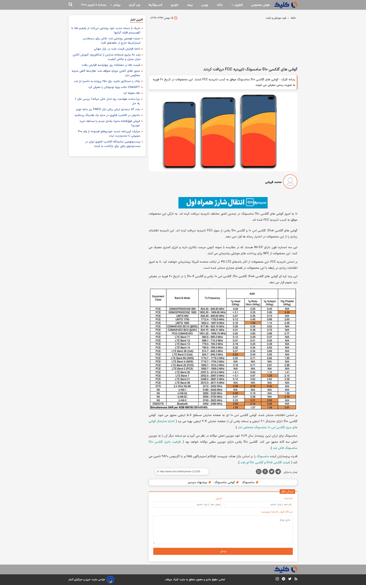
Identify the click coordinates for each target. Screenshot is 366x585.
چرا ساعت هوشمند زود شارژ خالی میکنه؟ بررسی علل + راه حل (107, 101)
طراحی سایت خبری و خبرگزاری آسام (87, 580)
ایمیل (219, 498)
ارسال (223, 551)
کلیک (175, 580)
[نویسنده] (290, 182)
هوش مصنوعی (260, 5)
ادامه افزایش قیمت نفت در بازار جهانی (117, 49)
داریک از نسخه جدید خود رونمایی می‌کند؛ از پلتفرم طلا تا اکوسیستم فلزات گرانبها (105, 30)
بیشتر (116, 5)
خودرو (175, 5)
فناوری (238, 5)
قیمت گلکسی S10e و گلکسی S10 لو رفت (265, 462)
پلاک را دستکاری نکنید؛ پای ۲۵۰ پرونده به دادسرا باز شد (107, 81)
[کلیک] (285, 5)
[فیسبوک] (265, 472)
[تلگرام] (278, 472)
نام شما (288, 498)
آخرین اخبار (136, 20)
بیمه (190, 5)
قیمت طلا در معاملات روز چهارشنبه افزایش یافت (111, 65)
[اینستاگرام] (277, 579)
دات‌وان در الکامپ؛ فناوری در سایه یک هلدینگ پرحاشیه (107, 115)
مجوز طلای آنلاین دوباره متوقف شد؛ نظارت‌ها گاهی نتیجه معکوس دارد (106, 73)
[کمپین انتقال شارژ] (223, 202)
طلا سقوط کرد (131, 93)
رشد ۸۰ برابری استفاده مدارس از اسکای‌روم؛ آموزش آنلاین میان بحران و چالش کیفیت (106, 57)
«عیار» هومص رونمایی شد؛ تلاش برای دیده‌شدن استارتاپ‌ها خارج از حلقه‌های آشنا (111, 40)
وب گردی (134, 5)
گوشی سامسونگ (225, 482)
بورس (204, 5)
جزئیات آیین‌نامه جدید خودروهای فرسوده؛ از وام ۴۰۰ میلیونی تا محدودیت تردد (109, 133)
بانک (219, 5)
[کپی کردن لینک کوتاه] (180, 471)
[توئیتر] (271, 472)
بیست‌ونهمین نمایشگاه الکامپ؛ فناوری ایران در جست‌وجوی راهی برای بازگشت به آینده (112, 144)
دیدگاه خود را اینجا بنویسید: (277, 512)
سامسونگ (263, 456)
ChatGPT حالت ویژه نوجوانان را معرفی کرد (114, 87)
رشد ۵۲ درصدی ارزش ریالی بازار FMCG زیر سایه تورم (108, 109)
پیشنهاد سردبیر (198, 482)
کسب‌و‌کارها (155, 5)
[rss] (296, 579)
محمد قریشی (273, 182)
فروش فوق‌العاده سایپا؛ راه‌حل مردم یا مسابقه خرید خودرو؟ (109, 123)
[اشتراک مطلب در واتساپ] (259, 471)
